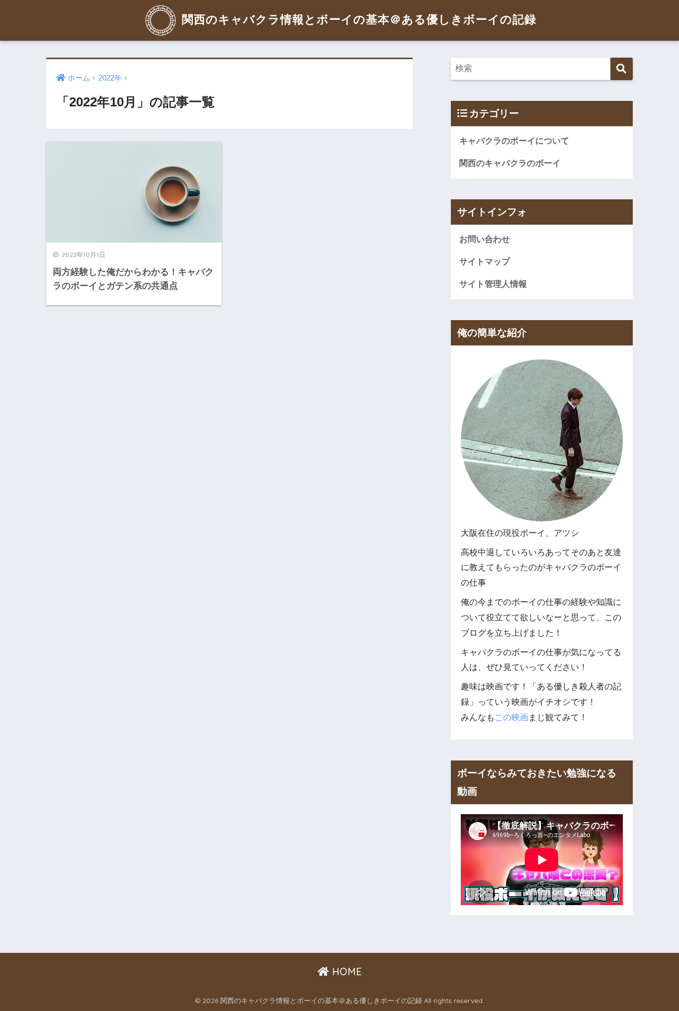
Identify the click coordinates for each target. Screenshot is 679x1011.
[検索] (621, 69)
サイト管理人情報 (493, 284)
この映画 (511, 717)
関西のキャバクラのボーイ (510, 163)
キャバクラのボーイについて (514, 141)
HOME (345, 971)
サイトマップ (484, 261)
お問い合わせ (484, 239)
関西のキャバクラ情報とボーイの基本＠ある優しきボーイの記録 (357, 19)
